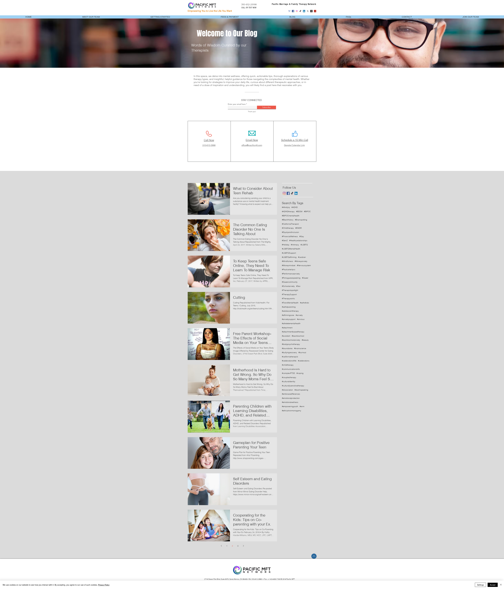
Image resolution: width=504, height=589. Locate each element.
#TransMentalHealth (290, 303)
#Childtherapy (288, 228)
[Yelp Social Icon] (315, 11)
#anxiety (299, 315)
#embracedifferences (291, 394)
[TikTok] (300, 11)
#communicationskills (291, 369)
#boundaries (287, 348)
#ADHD (295, 207)
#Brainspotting (301, 220)
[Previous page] (221, 545)
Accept (492, 584)
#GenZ (285, 240)
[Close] (500, 585)
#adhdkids (304, 303)
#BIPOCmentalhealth (290, 215)
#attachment (287, 327)
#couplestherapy (289, 377)
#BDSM (299, 211)
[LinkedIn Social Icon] (304, 11)
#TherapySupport (289, 294)
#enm (302, 406)
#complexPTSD (288, 373)
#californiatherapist (290, 356)
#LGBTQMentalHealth (291, 249)
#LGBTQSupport (289, 253)
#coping (299, 373)
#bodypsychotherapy (291, 344)
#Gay (301, 236)
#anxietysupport (288, 319)
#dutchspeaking (301, 390)
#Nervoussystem (304, 265)
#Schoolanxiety (288, 286)
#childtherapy (287, 365)
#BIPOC (307, 211)
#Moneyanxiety (301, 261)
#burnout (302, 352)
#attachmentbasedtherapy (293, 332)
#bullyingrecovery (289, 352)
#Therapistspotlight (290, 290)
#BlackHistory (287, 220)
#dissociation (287, 390)
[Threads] (311, 11)
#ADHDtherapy (288, 211)
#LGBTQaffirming (289, 257)
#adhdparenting (289, 307)
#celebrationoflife (289, 361)
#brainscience (300, 348)
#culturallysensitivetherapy (293, 385)
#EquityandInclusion (290, 232)
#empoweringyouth (290, 406)
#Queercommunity (289, 282)
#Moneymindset (288, 265)
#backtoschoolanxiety (291, 340)
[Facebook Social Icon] (293, 11)
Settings (480, 584)
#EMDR (298, 228)
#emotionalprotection (291, 398)
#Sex (298, 286)
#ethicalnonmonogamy (291, 410)
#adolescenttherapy (290, 311)
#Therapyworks (288, 298)
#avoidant (286, 336)
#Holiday (285, 245)
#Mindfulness (287, 261)
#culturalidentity (288, 381)
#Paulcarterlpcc (288, 269)
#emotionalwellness (290, 402)
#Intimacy (295, 245)
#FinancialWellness (290, 236)
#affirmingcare (288, 315)
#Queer (305, 278)
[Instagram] (297, 11)
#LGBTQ (304, 245)
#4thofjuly (286, 207)
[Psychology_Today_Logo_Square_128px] (289, 11)
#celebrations (303, 361)
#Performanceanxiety (291, 274)
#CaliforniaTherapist (290, 224)
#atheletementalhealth (291, 323)
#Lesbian (302, 257)
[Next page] (243, 545)
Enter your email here (237, 104)
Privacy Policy (103, 584)
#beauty (305, 340)
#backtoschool (298, 336)
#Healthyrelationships (298, 240)
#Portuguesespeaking (291, 278)
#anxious (300, 319)
